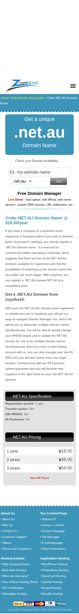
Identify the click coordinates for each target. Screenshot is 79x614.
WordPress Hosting (54, 564)
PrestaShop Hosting (55, 570)
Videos (6, 542)
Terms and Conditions (16, 548)
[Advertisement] (39, 39)
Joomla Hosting (52, 582)
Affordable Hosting (14, 593)
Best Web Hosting (14, 570)
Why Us (7, 525)
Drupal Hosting (52, 587)
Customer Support (14, 537)
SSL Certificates (12, 587)
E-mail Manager (52, 542)
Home (5, 98)
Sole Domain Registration (28, 98)
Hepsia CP (49, 519)
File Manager (50, 537)
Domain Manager (53, 531)
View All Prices (39, 478)
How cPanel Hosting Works (20, 582)
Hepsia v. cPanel (53, 525)
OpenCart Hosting (54, 576)
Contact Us (9, 531)
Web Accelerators (53, 548)
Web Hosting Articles (16, 564)
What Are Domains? (15, 576)
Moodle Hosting (52, 593)
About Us (8, 519)
